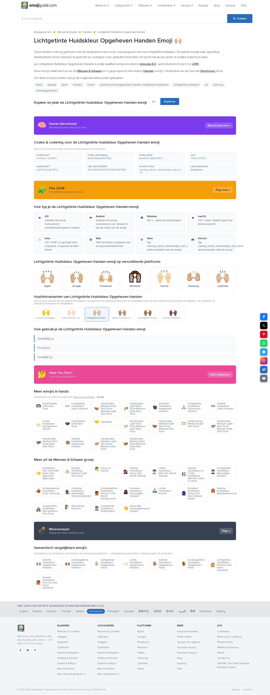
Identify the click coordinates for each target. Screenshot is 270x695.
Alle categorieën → (108, 674)
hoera (90, 84)
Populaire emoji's (187, 652)
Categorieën (123, 5)
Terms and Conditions (229, 636)
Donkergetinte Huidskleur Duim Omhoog (47, 491)
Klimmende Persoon (74, 507)
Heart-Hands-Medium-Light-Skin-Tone (192, 424)
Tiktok (140, 668)
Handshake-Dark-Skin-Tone (75, 424)
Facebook (143, 642)
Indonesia (205, 611)
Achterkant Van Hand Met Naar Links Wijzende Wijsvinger (47, 473)
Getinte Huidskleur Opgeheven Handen (46, 563)
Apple (140, 631)
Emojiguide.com (42, 32)
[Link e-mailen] (263, 378)
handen (77, 84)
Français (66, 611)
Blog (217, 5)
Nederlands (96, 611)
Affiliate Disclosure (228, 647)
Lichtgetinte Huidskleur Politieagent (104, 508)
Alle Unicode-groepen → (71, 674)
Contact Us (223, 658)
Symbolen (63, 647)
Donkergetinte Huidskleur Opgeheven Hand (193, 563)
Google (141, 636)
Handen (87, 32)
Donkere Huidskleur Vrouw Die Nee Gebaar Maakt (191, 493)
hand (64, 84)
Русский (129, 611)
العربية (182, 611)
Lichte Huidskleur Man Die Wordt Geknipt (164, 472)
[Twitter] (28, 650)
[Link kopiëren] (263, 369)
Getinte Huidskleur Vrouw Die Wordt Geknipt (134, 472)
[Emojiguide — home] (39, 5)
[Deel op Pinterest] (263, 334)
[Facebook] (20, 650)
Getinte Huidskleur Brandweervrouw (223, 491)
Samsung (142, 658)
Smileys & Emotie (67, 658)
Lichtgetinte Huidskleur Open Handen (76, 406)
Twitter (141, 652)
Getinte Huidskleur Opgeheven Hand (162, 563)
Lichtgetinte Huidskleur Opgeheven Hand (104, 563)
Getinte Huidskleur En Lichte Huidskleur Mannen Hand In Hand (192, 474)
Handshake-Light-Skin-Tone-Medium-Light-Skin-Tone (134, 426)
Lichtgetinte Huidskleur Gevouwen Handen (191, 407)
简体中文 (143, 611)
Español (37, 611)
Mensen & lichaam (67, 32)
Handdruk (103, 421)
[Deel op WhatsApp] (263, 343)
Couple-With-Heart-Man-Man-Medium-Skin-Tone (47, 509)
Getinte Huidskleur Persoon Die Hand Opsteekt (46, 582)
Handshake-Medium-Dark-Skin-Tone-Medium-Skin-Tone (163, 426)
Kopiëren (169, 101)
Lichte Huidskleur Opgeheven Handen (133, 563)
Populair (203, 5)
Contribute (223, 631)
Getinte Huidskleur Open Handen (222, 406)
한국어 (170, 611)
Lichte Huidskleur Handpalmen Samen (46, 425)
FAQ (243, 5)
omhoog (218, 84)
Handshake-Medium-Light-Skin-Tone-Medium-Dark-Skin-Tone (221, 426)
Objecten (62, 642)
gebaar (52, 84)
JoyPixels (142, 663)
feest (39, 84)
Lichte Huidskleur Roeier (161, 491)
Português (113, 611)
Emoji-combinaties (187, 631)
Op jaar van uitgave (188, 642)
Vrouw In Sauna (102, 469)
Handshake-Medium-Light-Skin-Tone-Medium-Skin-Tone (105, 444)
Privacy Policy (225, 642)
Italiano (80, 611)
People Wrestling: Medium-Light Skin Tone (76, 472)
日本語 (157, 611)
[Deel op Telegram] (263, 352)
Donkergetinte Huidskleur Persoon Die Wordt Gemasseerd (106, 493)
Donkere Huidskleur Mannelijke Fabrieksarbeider (78, 492)
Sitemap (236, 689)
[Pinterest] (35, 650)
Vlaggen (62, 636)
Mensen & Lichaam (68, 631)
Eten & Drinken (66, 668)
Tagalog (220, 611)
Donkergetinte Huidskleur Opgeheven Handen (76, 563)
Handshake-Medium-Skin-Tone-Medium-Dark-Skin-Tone (134, 444)
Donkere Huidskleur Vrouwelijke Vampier (133, 492)
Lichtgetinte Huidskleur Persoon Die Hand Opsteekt (221, 565)
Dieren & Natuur (66, 663)
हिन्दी (192, 611)
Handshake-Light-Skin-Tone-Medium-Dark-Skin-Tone (134, 408)
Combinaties (166, 5)
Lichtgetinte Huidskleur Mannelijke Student (220, 472)
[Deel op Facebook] (263, 316)
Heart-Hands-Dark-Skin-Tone (47, 406)
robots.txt (248, 689)
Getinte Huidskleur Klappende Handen (74, 442)
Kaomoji (230, 5)
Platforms (145, 5)
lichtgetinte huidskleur (186, 84)
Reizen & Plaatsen (68, 652)
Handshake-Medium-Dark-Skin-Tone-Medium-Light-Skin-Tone (105, 408)
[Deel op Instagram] (263, 360)
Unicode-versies (186, 647)
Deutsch (52, 611)
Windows (142, 647)
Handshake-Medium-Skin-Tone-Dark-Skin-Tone (47, 442)
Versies (187, 5)
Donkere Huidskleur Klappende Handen (161, 407)
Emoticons (197, 169)
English (24, 611)
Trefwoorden (184, 636)
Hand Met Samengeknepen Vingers (136, 508)
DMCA (220, 652)
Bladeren (102, 5)
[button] (58, 157)
